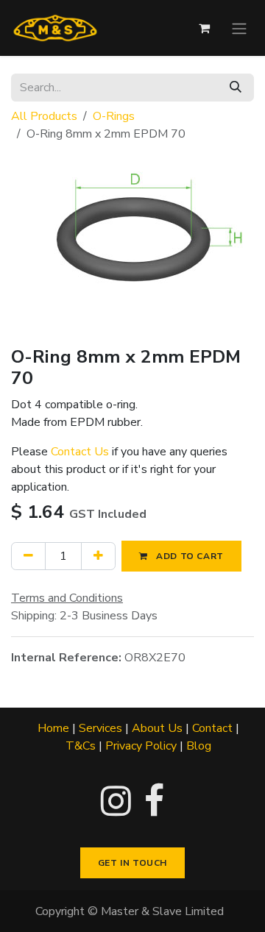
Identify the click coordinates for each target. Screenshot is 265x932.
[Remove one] (28, 556)
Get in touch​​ (132, 863)
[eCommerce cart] (204, 28)
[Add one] (98, 556)
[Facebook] (154, 801)
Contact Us (80, 452)
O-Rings (114, 116)
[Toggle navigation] (239, 28)
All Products (44, 116)
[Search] (235, 88)
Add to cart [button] (189, 556)
